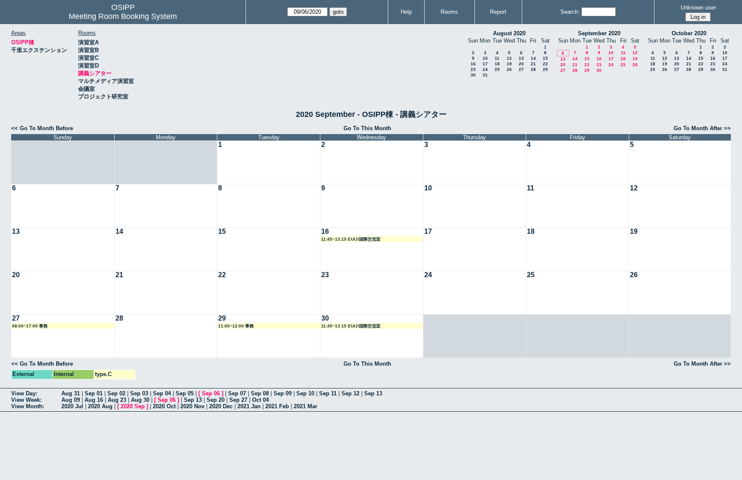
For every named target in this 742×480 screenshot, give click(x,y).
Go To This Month (367, 128)
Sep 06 (211, 393)
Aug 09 (70, 400)
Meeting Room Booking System (123, 16)
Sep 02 (116, 393)
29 (545, 69)
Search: (570, 12)
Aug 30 (140, 400)
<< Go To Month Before (42, 128)
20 (521, 63)
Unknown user (698, 7)
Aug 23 (117, 400)
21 (533, 63)
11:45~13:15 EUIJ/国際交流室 (350, 239)
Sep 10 (305, 393)
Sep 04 (162, 393)
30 (473, 75)
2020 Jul (72, 406)
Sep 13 (373, 393)
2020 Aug (100, 406)
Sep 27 (238, 400)
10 (485, 58)
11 (497, 58)
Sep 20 (216, 400)
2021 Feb (277, 406)
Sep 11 (328, 393)
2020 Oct (164, 406)
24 (485, 69)
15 (545, 58)
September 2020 (599, 33)
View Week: (26, 400)
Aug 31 (70, 393)
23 (473, 69)
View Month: (27, 406)
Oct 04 (260, 400)
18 (497, 63)
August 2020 (509, 33)
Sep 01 (94, 393)
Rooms (449, 12)
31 (485, 75)
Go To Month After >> (702, 128)
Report (498, 12)
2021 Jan (249, 406)
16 (473, 63)
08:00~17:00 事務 (30, 326)
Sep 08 (260, 393)
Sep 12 (350, 393)
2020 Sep (133, 406)
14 (533, 58)
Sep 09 (283, 393)
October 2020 (689, 33)
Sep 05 (185, 393)
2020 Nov (192, 406)
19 (509, 63)
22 (545, 63)
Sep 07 (237, 393)
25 (497, 69)
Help (406, 12)
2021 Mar (305, 406)
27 (521, 69)
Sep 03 (139, 393)
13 (521, 58)
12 (509, 58)
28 (533, 69)
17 (485, 63)
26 (509, 69)
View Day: (24, 393)
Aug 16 (94, 400)
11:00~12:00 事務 (236, 326)
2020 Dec (221, 406)
